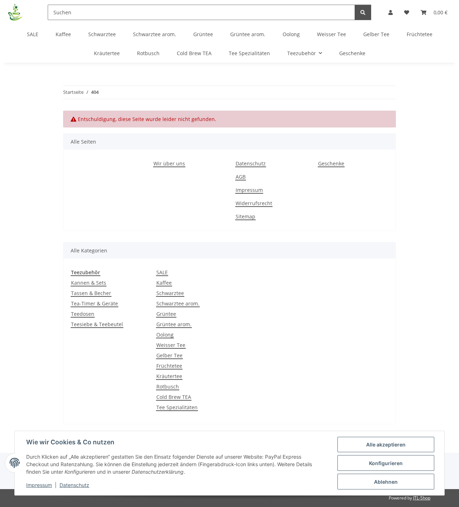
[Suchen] (363, 12)
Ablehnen (386, 482)
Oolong (165, 334)
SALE (162, 272)
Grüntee (166, 313)
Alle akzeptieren (386, 444)
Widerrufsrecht (254, 203)
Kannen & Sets (88, 282)
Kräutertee (169, 376)
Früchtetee (169, 365)
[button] (390, 12)
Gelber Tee (169, 355)
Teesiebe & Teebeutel (97, 324)
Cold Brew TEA (173, 396)
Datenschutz (74, 485)
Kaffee (164, 282)
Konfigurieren (386, 463)
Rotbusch (167, 386)
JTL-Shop (421, 498)
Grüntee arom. (173, 324)
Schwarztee (170, 293)
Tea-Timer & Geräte (94, 303)
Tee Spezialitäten (177, 407)
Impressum (39, 485)
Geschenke (352, 53)
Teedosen (82, 313)
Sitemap (245, 216)
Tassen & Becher (91, 293)
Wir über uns (169, 163)
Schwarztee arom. (177, 303)
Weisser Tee (170, 345)
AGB (241, 176)
